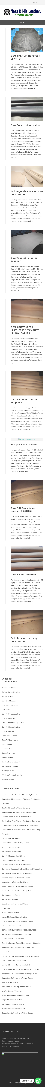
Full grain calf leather (24, 444)
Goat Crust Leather (9, 736)
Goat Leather (7, 744)
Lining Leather (7, 908)
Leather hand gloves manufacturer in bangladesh (20, 956)
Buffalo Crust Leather (10, 688)
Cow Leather (7, 709)
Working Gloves (8, 779)
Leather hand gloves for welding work (16, 864)
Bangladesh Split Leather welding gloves (17, 1013)
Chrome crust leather (23, 574)
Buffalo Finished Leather (11, 692)
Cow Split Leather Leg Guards (13, 723)
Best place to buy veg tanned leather (16, 987)
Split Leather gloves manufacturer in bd (17, 934)
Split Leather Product (10, 766)
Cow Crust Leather (9, 701)
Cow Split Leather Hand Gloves (13, 856)
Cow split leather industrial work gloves (17, 921)
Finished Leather (8, 731)
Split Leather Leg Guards (11, 762)
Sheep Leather (7, 757)
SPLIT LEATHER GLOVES (11, 847)
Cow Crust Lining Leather (26, 125)
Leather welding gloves (11, 838)
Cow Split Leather (8, 718)
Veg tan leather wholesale (12, 991)
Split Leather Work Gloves (11, 851)
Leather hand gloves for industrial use (16, 817)
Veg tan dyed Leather (10, 982)
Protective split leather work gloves (16, 878)
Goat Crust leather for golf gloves (15, 904)
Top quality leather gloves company (16, 808)
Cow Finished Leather (10, 705)
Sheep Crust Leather (10, 753)
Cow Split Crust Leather (11, 714)
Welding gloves (8, 771)
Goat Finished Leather (10, 740)
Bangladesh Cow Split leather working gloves (19, 974)
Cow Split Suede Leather (11, 727)
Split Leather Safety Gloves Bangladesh (16, 891)
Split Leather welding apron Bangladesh (17, 873)
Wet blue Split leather (10, 913)
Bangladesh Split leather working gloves (17, 978)
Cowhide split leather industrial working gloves (20, 825)
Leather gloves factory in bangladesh (16, 965)
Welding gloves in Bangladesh (13, 1008)
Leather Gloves (7, 749)
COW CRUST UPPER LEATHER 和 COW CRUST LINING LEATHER (25, 330)
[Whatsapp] (38, 1081)
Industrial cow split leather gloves (15, 882)
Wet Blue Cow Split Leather (12, 775)
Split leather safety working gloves (15, 843)
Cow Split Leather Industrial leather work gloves (20, 969)
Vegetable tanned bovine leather (14, 917)
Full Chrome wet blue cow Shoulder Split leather (20, 795)
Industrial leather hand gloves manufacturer (19, 812)
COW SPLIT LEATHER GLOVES (14, 939)
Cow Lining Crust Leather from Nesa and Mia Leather (22, 869)
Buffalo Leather (7, 696)
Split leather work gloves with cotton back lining (21, 821)
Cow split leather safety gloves (14, 960)
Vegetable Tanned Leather (12, 1000)
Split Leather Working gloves (13, 1004)
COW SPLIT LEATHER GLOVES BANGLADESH (19, 930)
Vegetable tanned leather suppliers (15, 995)
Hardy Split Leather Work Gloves (14, 860)
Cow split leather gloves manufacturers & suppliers (21, 943)
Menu (35, 2)
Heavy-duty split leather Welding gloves (17, 886)
